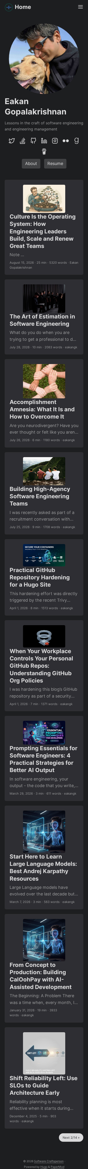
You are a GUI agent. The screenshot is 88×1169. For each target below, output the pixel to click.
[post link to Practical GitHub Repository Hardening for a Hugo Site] (44, 577)
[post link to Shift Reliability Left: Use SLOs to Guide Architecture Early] (44, 1078)
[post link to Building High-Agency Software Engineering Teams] (44, 493)
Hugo (43, 1167)
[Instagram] (55, 140)
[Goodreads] (76, 140)
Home (23, 7)
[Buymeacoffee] (44, 151)
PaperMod (57, 1167)
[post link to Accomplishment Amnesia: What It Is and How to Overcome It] (44, 403)
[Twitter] (11, 140)
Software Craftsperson (49, 1161)
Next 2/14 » (71, 1137)
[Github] (33, 140)
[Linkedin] (44, 140)
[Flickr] (65, 140)
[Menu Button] (80, 7)
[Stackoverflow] (22, 140)
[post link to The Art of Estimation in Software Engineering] (44, 317)
